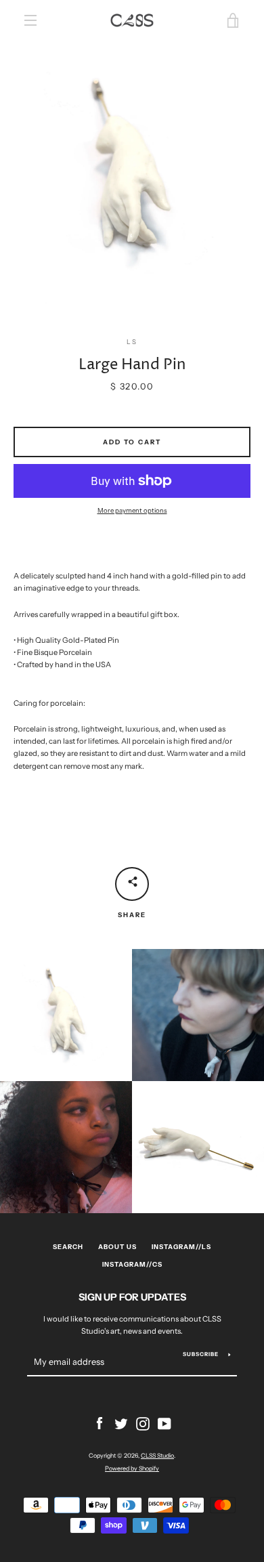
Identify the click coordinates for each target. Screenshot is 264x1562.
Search (68, 1246)
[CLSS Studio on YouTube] (164, 1423)
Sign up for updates (132, 1297)
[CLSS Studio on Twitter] (121, 1423)
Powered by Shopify (132, 1468)
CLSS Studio (157, 1455)
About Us (117, 1246)
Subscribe (201, 1354)
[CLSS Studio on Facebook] (99, 1423)
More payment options (132, 510)
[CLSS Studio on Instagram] (143, 1423)
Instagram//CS (132, 1264)
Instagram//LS (181, 1246)
